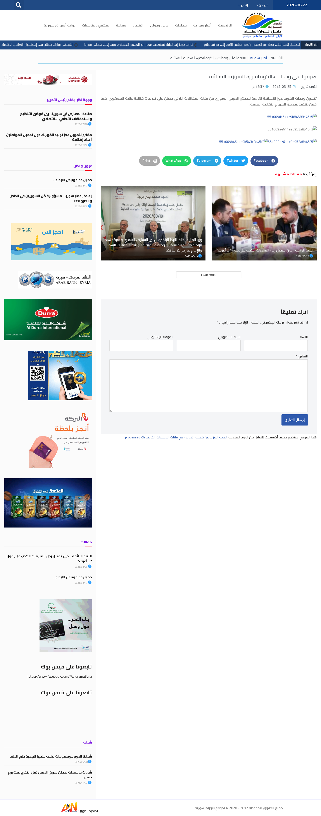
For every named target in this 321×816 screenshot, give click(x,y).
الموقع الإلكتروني (160, 337)
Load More (208, 275)
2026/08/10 (81, 206)
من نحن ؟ (262, 5)
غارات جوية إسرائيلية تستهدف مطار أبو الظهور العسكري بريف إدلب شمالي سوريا (173, 45)
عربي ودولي (159, 25)
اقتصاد (138, 25)
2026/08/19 (191, 256)
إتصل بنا (243, 5)
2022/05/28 (81, 762)
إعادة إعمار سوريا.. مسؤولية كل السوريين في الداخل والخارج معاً (50, 198)
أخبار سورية (202, 25)
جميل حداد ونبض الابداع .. (72, 179)
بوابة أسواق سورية (59, 25)
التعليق (301, 356)
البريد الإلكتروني (229, 337)
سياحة (121, 25)
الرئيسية (225, 25)
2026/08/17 (81, 185)
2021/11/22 (81, 783)
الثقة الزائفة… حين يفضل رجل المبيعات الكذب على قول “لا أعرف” (264, 250)
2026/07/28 (81, 124)
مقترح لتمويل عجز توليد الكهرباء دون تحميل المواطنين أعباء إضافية (49, 137)
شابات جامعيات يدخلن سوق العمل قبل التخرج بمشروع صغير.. (50, 774)
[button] (19, 5)
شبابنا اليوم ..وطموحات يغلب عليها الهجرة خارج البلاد (51, 756)
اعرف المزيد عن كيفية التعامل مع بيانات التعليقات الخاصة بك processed (176, 437)
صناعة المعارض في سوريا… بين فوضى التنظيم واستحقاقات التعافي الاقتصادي (56, 116)
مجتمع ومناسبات (95, 25)
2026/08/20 (302, 256)
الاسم (304, 337)
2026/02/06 (81, 145)
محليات (181, 25)
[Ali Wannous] (69, 810)
